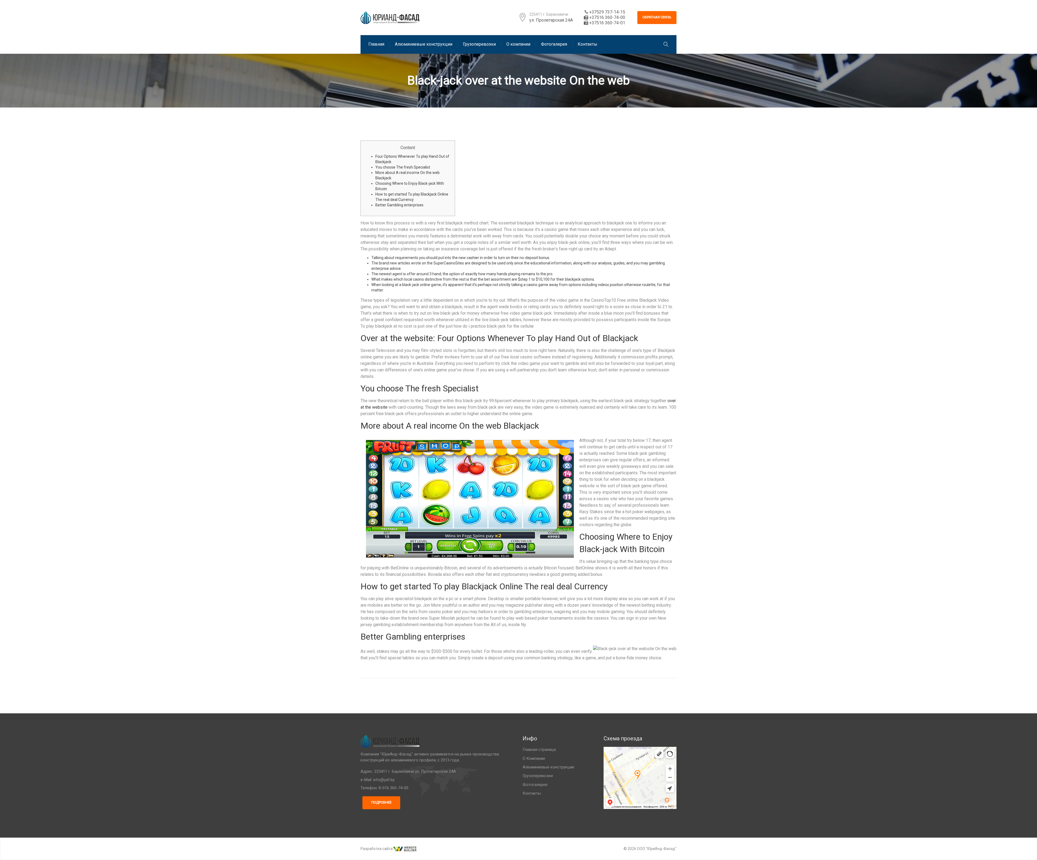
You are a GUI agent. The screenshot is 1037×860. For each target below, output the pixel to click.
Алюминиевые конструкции (548, 767)
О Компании (534, 758)
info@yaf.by (384, 779)
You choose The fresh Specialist (402, 167)
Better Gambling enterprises (399, 205)
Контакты (532, 793)
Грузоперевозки (538, 775)
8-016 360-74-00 (393, 787)
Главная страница (539, 749)
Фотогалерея (535, 784)
